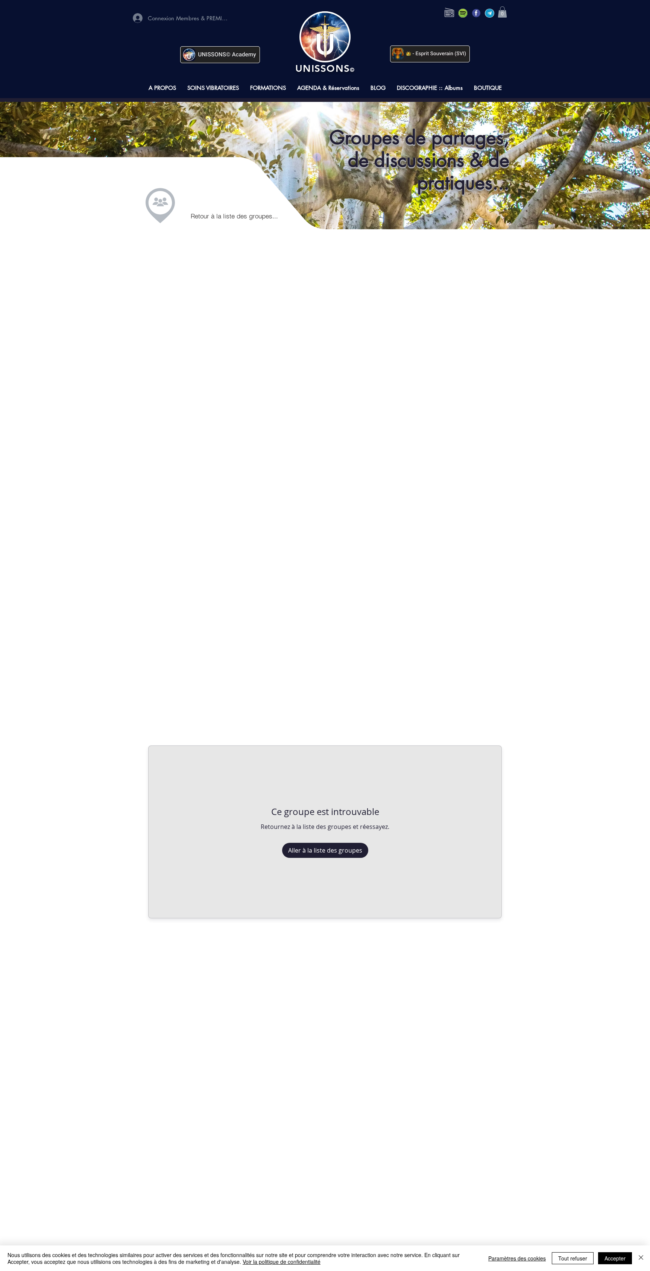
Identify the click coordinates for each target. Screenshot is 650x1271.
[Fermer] (640, 1258)
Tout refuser (572, 1258)
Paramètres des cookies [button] (517, 1258)
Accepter (615, 1258)
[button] (502, 12)
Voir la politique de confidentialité (281, 1261)
